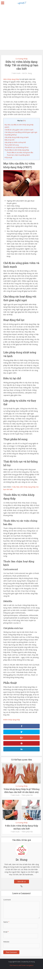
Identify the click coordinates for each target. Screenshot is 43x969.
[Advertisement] (21, 28)
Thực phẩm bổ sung (12, 145)
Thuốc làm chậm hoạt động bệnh (18, 155)
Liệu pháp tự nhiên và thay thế (15, 142)
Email (6, 932)
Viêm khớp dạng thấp (11, 79)
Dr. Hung (28, 73)
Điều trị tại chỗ (9, 140)
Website (6, 942)
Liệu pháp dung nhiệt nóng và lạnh (17, 137)
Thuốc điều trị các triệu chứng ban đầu (20, 152)
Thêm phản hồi (27, 795)
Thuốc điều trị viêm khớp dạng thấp (17, 150)
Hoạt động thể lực (11, 135)
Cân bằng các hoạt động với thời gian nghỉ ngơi (21, 132)
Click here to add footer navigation (21, 965)
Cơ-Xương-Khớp (22, 59)
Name (6, 922)
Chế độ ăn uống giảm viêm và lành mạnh (19, 130)
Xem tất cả (22, 881)
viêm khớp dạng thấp (12, 720)
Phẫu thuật (8, 157)
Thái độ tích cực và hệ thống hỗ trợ (16, 147)
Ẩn (24, 121)
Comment (7, 900)
